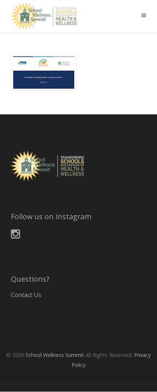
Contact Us (26, 295)
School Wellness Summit (55, 354)
